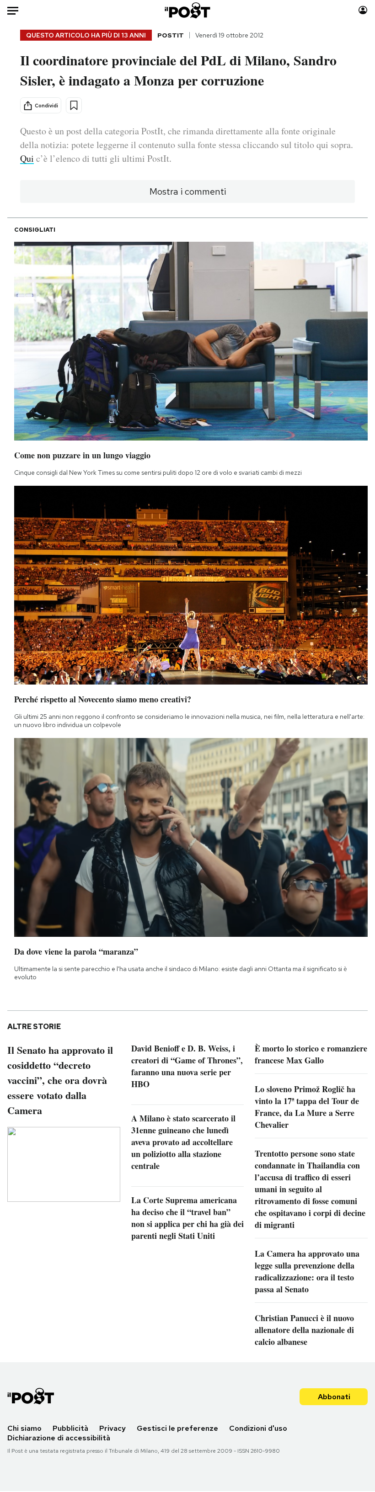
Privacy (112, 1428)
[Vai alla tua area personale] (363, 10)
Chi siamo (24, 1428)
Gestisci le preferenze (177, 1428)
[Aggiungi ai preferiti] (73, 105)
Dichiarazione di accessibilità (58, 1438)
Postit (170, 35)
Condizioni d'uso (258, 1428)
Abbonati (334, 1397)
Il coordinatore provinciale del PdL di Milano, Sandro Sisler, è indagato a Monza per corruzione (178, 70)
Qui (27, 158)
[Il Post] (187, 10)
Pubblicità (70, 1428)
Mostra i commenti (188, 191)
